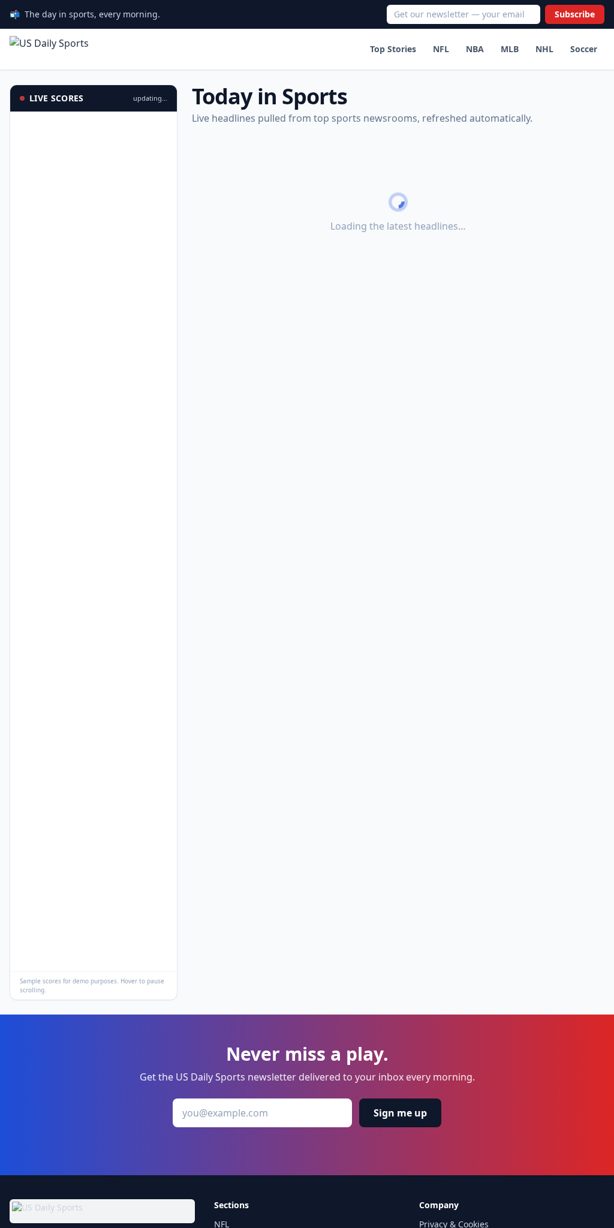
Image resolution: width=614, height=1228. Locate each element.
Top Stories (393, 49)
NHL (544, 49)
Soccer (583, 49)
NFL (441, 49)
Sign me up (400, 1112)
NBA (475, 49)
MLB (510, 49)
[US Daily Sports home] (49, 49)
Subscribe (575, 14)
